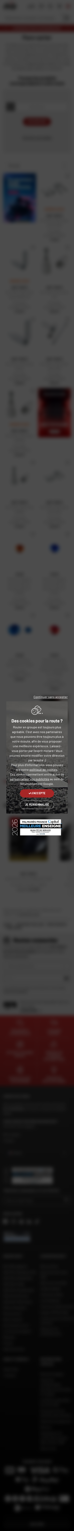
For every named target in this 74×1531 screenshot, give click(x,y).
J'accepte (38, 793)
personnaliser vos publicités (29, 779)
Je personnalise (37, 804)
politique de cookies (43, 769)
